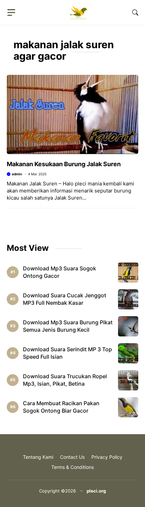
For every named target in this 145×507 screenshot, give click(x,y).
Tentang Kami (38, 457)
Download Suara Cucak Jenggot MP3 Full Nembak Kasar (64, 299)
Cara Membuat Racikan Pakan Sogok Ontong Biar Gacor (61, 407)
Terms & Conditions (72, 467)
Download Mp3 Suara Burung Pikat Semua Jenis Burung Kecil (68, 326)
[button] (135, 12)
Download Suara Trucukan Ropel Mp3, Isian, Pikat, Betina (65, 380)
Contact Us (72, 457)
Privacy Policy (106, 457)
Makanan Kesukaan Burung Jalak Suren (64, 164)
